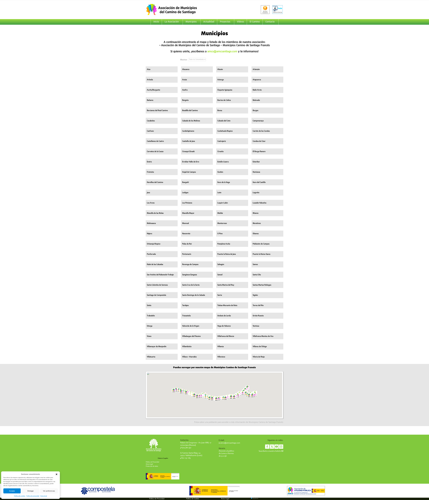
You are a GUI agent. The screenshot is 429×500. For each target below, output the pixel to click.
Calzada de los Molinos (191, 121)
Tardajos (185, 305)
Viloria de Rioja (259, 357)
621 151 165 (186, 458)
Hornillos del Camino (155, 182)
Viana (149, 336)
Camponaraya (258, 121)
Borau (219, 110)
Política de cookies (19, 496)
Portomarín (186, 254)
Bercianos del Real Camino (157, 110)
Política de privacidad (32, 496)
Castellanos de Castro (155, 141)
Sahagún (220, 264)
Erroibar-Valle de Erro (190, 162)
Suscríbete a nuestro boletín (270, 451)
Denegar (30, 491)
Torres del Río (258, 305)
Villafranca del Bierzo (225, 336)
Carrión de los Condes (261, 131)
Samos (255, 264)
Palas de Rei (187, 244)
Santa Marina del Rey (225, 285)
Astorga (220, 79)
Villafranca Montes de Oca (263, 336)
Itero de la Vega (223, 182)
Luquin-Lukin (222, 203)
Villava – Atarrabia (189, 357)
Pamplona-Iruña (223, 244)
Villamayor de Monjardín (156, 346)
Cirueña (220, 151)
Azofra (184, 90)
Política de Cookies (192, 499)
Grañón (220, 172)
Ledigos (185, 192)
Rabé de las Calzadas (155, 264)
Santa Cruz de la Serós (191, 285)
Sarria (219, 295)
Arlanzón (256, 69)
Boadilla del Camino (190, 110)
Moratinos (257, 223)
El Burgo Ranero (259, 151)
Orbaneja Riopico (153, 244)
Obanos (256, 233)
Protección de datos (152, 466)
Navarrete (186, 233)
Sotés (149, 305)
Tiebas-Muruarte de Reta (227, 305)
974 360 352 (186, 447)
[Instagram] (281, 446)
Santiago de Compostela (156, 295)
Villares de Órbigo (260, 346)
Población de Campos (261, 244)
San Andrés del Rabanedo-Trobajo (160, 274)
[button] (56, 474)
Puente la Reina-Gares (261, 254)
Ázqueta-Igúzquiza (224, 90)
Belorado (256, 100)
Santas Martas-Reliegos (262, 285)
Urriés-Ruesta (258, 315)
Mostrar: (183, 59)
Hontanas (256, 172)
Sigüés (255, 295)
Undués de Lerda (224, 315)
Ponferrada (151, 254)
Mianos (255, 213)
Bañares (150, 100)
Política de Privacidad (152, 462)
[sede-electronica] (277, 9)
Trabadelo (151, 315)
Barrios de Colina (224, 100)
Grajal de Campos (189, 172)
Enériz (149, 162)
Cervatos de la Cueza (155, 151)
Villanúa (220, 346)
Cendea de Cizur (259, 141)
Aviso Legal (149, 464)
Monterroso (222, 223)
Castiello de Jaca (188, 141)
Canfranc (150, 131)
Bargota (185, 100)
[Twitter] (272, 446)
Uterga (149, 326)
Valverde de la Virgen (190, 326)
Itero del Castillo (259, 182)
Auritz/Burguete (153, 90)
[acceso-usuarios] (265, 9)
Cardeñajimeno (188, 131)
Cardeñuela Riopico (225, 131)
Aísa (148, 69)
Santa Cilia (257, 274)
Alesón (220, 69)
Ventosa (256, 326)
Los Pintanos (187, 203)
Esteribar (256, 162)
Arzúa (184, 79)
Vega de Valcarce (224, 326)
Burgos (255, 110)
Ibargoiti (185, 182)
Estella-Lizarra (223, 162)
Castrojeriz (221, 141)
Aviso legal (43, 496)
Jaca (148, 192)
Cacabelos (151, 121)
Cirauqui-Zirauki (188, 151)
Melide (220, 213)
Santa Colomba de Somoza (157, 285)
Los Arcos (151, 203)
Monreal (185, 223)
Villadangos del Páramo (191, 336)
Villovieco (221, 357)
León (219, 192)
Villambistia (186, 346)
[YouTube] (276, 446)
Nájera (149, 233)
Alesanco (185, 69)
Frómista (150, 172)
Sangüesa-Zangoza (189, 274)
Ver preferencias (49, 491)
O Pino (220, 233)
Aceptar (12, 491)
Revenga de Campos (190, 264)
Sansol (219, 274)
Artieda (150, 79)
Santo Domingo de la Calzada (193, 295)
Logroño (256, 192)
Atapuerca (257, 79)
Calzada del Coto (223, 121)
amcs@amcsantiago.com (222, 51)
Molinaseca (151, 223)
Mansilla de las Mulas (155, 213)
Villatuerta (151, 357)
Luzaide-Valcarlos (259, 203)
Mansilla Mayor (188, 213)
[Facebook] (267, 446)
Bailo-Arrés (257, 90)
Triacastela (186, 315)
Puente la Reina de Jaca (226, 254)
